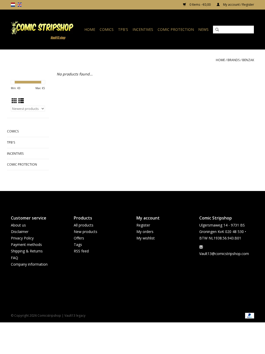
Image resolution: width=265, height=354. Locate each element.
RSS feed (81, 251)
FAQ (14, 257)
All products (83, 225)
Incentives (142, 29)
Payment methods (26, 244)
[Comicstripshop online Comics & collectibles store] (44, 29)
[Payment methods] (248, 315)
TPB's (123, 29)
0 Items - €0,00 (200, 4)
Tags (78, 244)
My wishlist (145, 238)
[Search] (217, 29)
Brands (233, 60)
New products (85, 231)
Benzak (248, 60)
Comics (107, 29)
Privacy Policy (22, 238)
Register (143, 225)
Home (89, 29)
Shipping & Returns (27, 251)
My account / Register (238, 4)
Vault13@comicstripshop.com (224, 253)
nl (13, 5)
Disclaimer (19, 231)
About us (18, 225)
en (20, 5)
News (203, 29)
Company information (29, 264)
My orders (144, 231)
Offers (79, 238)
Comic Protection (176, 29)
